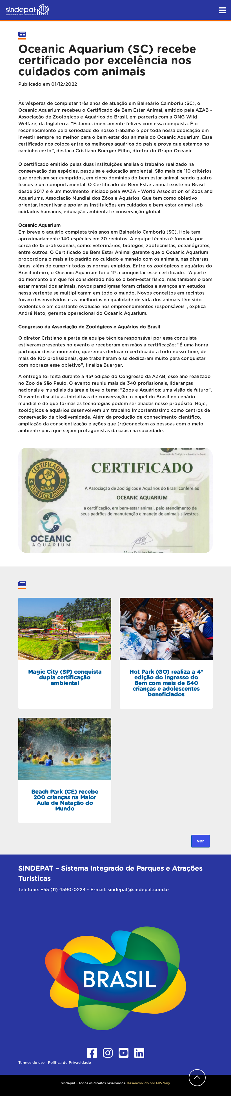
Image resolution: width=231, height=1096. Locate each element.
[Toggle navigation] (222, 9)
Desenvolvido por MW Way (148, 1083)
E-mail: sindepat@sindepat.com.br (129, 890)
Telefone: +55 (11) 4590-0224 (52, 890)
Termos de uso (32, 1063)
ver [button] (200, 841)
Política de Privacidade (69, 1063)
